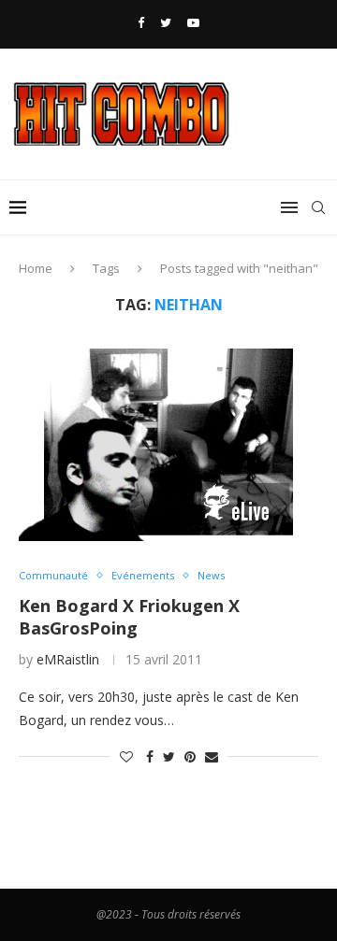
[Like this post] (126, 756)
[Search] (318, 207)
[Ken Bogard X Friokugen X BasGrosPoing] (168, 441)
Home (35, 268)
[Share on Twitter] (169, 756)
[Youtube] (193, 22)
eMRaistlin (68, 659)
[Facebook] (141, 22)
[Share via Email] (211, 756)
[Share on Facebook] (150, 756)
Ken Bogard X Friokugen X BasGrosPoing (129, 616)
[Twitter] (165, 22)
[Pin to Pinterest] (190, 756)
